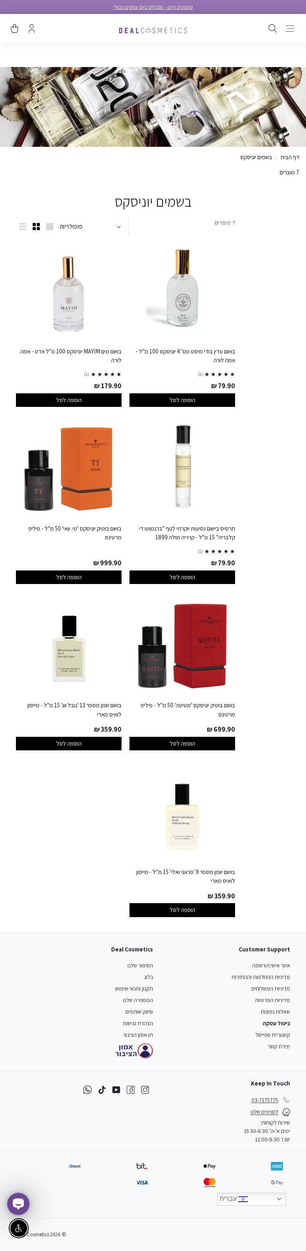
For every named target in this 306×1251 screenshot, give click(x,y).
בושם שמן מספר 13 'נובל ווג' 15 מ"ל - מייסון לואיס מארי (74, 709)
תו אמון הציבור (138, 1034)
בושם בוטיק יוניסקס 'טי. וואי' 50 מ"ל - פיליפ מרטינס (75, 533)
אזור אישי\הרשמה (271, 965)
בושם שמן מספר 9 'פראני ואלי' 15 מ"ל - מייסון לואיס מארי (185, 876)
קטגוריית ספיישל (272, 1034)
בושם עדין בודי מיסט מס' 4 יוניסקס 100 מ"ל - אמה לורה (185, 355)
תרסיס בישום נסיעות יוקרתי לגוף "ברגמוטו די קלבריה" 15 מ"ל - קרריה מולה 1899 (187, 533)
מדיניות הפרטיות (272, 1000)
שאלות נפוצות (275, 1011)
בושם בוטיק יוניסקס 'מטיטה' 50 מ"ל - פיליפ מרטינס (188, 709)
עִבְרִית (229, 1198)
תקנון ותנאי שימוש (134, 988)
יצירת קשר (279, 1046)
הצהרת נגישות (138, 1023)
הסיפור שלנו (140, 965)
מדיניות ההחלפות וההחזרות (260, 977)
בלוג (148, 977)
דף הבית (289, 157)
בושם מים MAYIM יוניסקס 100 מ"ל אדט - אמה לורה (71, 355)
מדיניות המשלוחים (270, 988)
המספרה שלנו (138, 1000)
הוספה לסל (182, 400)
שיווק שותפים (139, 1011)
